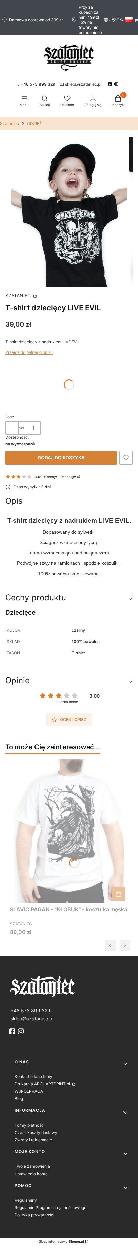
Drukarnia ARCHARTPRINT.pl (43, 1083)
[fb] (13, 1031)
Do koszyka (118, 894)
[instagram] (116, 84)
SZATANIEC (18, 295)
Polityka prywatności (34, 1214)
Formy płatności (30, 1125)
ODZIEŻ (34, 123)
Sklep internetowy (61, 1241)
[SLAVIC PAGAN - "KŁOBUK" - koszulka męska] (69, 831)
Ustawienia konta (31, 1173)
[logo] (69, 985)
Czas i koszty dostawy (36, 1132)
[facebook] (110, 84)
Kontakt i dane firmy (33, 1076)
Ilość (9, 416)
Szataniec (9, 123)
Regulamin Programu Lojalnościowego (50, 1207)
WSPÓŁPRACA (29, 1091)
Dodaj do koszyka (61, 457)
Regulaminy (26, 1200)
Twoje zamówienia (32, 1166)
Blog (19, 1098)
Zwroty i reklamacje (33, 1139)
